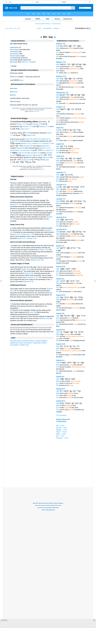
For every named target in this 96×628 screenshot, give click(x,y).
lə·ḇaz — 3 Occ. (61, 434)
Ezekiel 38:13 (60, 401)
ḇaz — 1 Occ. (60, 436)
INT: (57, 56)
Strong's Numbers (41, 341)
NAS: (57, 48)
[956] (2, 285)
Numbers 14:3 (20, 124)
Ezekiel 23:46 (30, 135)
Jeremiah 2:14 (26, 126)
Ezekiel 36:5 (20, 148)
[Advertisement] (48, 476)
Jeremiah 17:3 (47, 143)
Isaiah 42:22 (22, 153)
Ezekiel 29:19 (45, 139)
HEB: (57, 46)
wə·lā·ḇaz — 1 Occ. (62, 438)
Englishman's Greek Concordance (21, 343)
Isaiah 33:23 (37, 139)
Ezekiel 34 (32, 312)
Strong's (11, 28)
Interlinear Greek (15, 341)
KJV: (57, 52)
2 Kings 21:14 (48, 150)
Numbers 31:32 (44, 126)
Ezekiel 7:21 (60, 246)
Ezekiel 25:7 (37, 124)
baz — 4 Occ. (60, 425)
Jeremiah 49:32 (28, 146)
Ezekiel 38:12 (14, 141)
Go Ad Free (4, 620)
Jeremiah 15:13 (37, 143)
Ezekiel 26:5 (40, 155)
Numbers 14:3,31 (45, 148)
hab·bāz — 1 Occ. (61, 430)
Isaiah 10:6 (28, 139)
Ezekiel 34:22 (44, 318)
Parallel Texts (24, 345)
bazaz (16, 77)
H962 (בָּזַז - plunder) (28, 62)
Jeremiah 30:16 (61, 217)
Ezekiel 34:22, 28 (37, 260)
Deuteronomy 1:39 (16, 150)
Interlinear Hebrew (28, 341)
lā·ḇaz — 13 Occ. (61, 432)
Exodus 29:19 (23, 129)
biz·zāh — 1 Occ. (61, 428)
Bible (7, 28)
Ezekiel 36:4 (45, 146)
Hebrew (15, 28)
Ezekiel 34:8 (46, 157)
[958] (93, 285)
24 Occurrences (61, 415)
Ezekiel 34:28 (26, 160)
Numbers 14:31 (16, 234)
